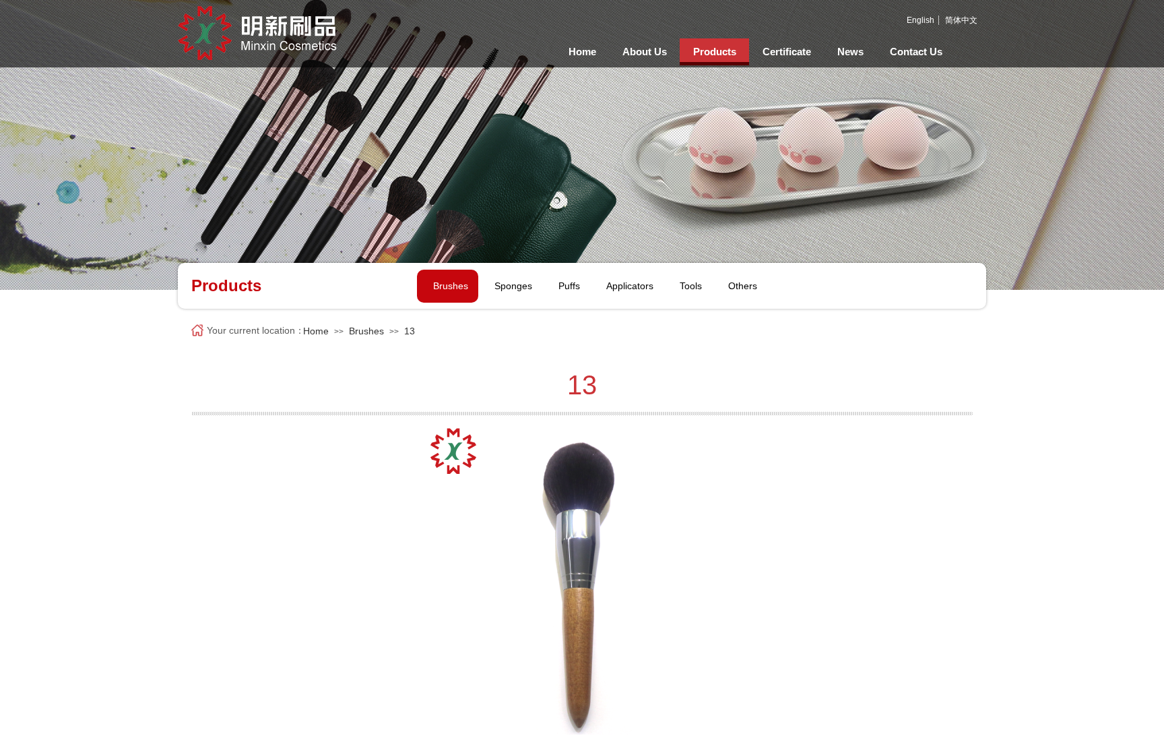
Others (742, 285)
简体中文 (961, 20)
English (920, 20)
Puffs (569, 285)
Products (714, 51)
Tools (691, 285)
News (850, 51)
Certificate (787, 51)
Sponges (513, 285)
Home (582, 51)
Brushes (450, 285)
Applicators (629, 285)
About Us (644, 51)
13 (409, 331)
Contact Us (916, 51)
